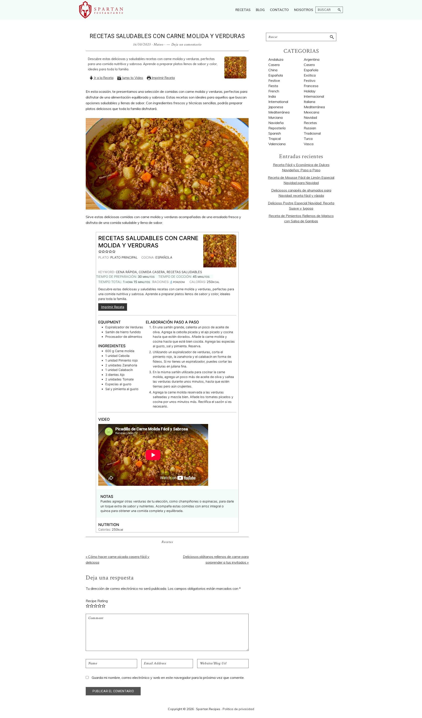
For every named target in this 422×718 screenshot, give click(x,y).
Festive (274, 80)
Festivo (309, 80)
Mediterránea (314, 107)
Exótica (310, 75)
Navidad (310, 117)
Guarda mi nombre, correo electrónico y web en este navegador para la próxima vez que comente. (168, 677)
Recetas (167, 542)
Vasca (308, 144)
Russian (310, 128)
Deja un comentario (186, 44)
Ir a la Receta (103, 78)
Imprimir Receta (163, 78)
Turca (308, 138)
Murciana (275, 117)
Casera (274, 64)
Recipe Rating (97, 601)
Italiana (309, 101)
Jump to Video (132, 78)
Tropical (274, 138)
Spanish (274, 133)
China (272, 70)
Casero (309, 64)
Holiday (310, 91)
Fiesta (273, 86)
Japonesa (275, 107)
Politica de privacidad (238, 709)
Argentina (311, 59)
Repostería (277, 128)
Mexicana (311, 112)
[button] (100, 251)
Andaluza (275, 59)
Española (311, 70)
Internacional (314, 96)
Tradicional (312, 133)
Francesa (311, 86)
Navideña (276, 123)
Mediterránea (278, 112)
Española (275, 75)
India (272, 96)
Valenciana (277, 144)
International (278, 101)
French (273, 91)
